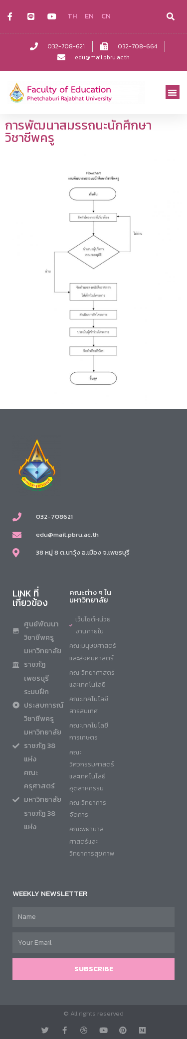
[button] (173, 92)
